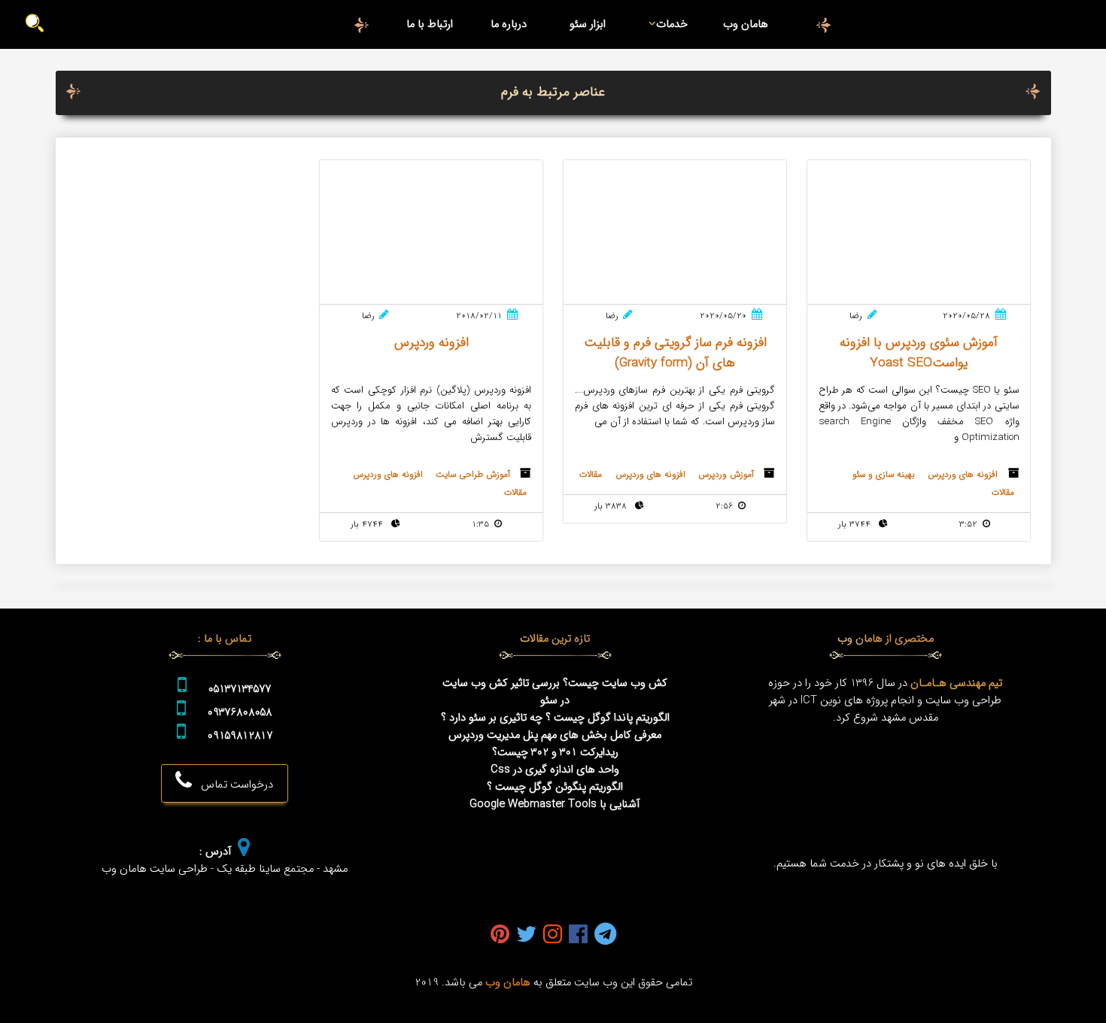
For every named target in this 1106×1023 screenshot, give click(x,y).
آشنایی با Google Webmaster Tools (554, 804)
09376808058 (239, 712)
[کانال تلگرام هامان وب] (605, 935)
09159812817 (239, 736)
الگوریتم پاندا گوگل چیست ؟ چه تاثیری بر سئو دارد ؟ (555, 718)
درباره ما (509, 24)
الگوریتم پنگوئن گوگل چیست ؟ (555, 787)
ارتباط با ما (429, 24)
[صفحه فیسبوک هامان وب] (578, 935)
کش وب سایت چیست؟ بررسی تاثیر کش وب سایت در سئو (554, 692)
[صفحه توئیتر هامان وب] (526, 935)
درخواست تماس (232, 785)
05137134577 (239, 689)
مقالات (1003, 492)
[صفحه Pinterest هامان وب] (500, 935)
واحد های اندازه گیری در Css (555, 770)
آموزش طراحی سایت (473, 474)
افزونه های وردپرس (963, 474)
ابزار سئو (588, 24)
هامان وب (745, 24)
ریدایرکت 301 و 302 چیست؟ (555, 752)
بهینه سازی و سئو (883, 474)
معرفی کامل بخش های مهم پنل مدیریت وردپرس (554, 735)
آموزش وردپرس (726, 474)
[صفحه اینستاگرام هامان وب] (552, 935)
